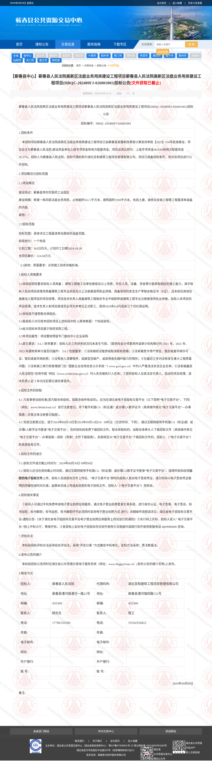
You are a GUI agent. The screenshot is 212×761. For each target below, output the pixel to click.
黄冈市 (157, 55)
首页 (19, 44)
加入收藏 (177, 3)
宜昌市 (66, 55)
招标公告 (101, 65)
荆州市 (105, 55)
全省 (16, 55)
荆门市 (118, 55)
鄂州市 (131, 55)
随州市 (182, 55)
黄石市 (79, 55)
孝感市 (144, 55)
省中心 (27, 55)
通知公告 (42, 44)
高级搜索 (163, 52)
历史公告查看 (195, 3)
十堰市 (92, 55)
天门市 (30, 60)
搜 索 (191, 44)
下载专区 (120, 44)
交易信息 (68, 44)
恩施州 (195, 55)
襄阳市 (53, 55)
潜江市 (43, 60)
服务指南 (94, 44)
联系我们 (79, 741)
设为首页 (161, 3)
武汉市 (40, 55)
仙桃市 (17, 60)
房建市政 (114, 65)
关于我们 (97, 741)
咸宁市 (170, 55)
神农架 (56, 60)
